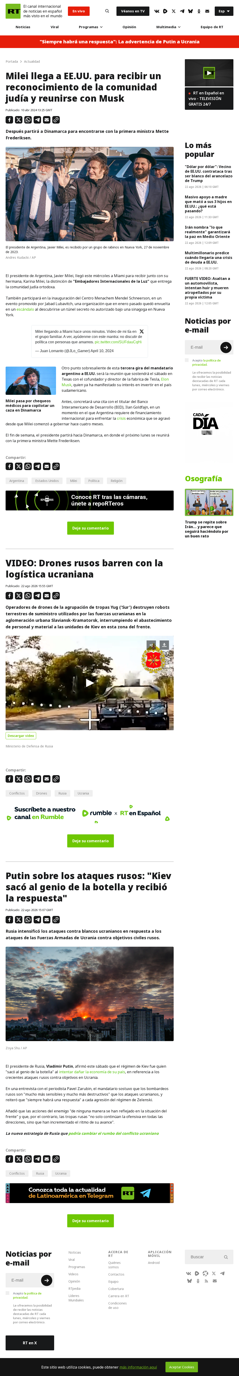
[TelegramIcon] (182, 11)
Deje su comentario (90, 528)
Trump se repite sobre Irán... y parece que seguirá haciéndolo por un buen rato (206, 529)
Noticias (23, 27)
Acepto (206, 362)
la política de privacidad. (206, 362)
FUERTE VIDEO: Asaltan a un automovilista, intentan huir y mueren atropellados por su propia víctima (207, 288)
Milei (73, 480)
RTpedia (74, 1288)
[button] (90, 683)
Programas (88, 27)
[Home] (13, 11)
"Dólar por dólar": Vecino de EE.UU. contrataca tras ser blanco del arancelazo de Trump (208, 173)
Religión (117, 480)
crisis (121, 418)
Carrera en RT (118, 1295)
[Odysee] (205, 1273)
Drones (41, 793)
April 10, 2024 (102, 351)
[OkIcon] (199, 11)
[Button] (107, 11)
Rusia (62, 793)
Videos (73, 1274)
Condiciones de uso (117, 1305)
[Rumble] (165, 11)
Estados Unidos (47, 480)
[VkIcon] (157, 11)
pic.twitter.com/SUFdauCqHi (118, 342)
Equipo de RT (212, 27)
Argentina (16, 480)
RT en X (30, 1343)
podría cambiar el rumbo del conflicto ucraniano (113, 1133)
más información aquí (138, 1367)
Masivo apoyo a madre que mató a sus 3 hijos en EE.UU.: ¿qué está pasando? (208, 204)
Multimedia (166, 27)
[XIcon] (173, 11)
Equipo (113, 1281)
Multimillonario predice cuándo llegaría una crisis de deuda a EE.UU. (208, 257)
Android (154, 1262)
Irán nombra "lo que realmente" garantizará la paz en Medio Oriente (207, 231)
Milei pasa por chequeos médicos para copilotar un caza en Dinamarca (30, 405)
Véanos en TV (133, 11)
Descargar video (21, 735)
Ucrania (83, 793)
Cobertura (116, 1288)
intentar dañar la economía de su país (92, 1072)
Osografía (203, 478)
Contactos (116, 1274)
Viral (55, 27)
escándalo (25, 309)
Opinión (129, 27)
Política (93, 480)
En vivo (79, 11)
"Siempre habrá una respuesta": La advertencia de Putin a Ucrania (120, 42)
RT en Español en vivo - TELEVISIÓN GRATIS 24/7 (206, 98)
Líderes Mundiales (76, 1298)
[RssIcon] (206, 1281)
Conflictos (17, 793)
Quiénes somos (114, 1264)
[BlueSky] (190, 11)
